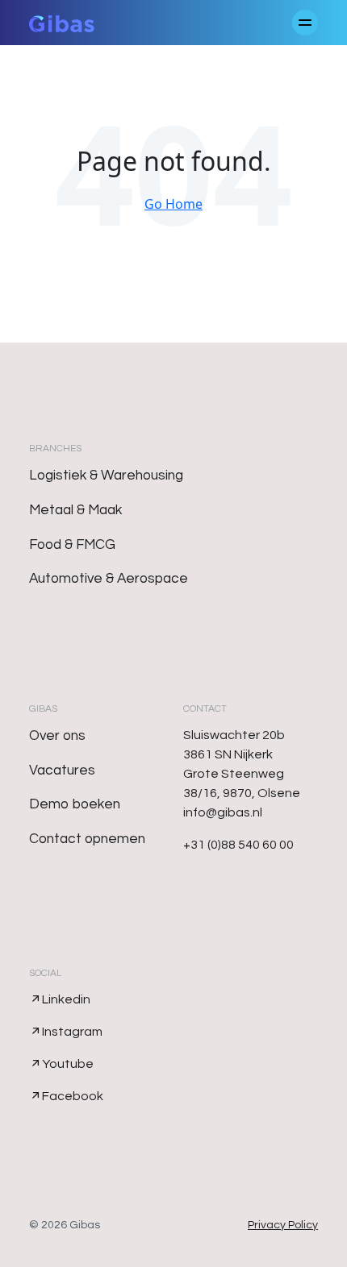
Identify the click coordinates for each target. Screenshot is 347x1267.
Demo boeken (74, 804)
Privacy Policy (283, 1225)
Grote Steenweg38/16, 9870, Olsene (241, 783)
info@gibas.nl (222, 812)
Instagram (72, 1031)
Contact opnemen (87, 839)
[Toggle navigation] (305, 22)
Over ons (57, 736)
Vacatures (62, 770)
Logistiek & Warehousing (106, 475)
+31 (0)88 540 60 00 (238, 844)
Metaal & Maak (75, 510)
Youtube (68, 1063)
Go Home (173, 204)
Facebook (72, 1096)
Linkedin (66, 999)
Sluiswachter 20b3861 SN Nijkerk (234, 745)
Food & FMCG (72, 545)
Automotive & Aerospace (108, 578)
